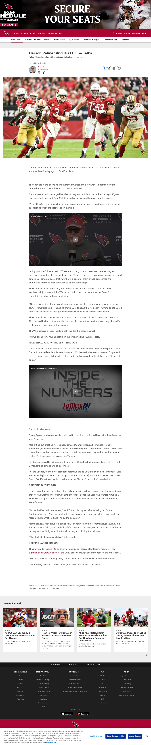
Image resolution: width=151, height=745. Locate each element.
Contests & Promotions (74, 687)
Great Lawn (43, 699)
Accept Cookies (135, 736)
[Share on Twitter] (109, 69)
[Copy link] (119, 68)
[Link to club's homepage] (6, 33)
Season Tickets (126, 679)
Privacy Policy (50, 742)
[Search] (113, 33)
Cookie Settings (96, 736)
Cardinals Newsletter (74, 679)
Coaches (102, 695)
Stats (102, 683)
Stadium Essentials (43, 687)
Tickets (127, 672)
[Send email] (114, 69)
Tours (43, 706)
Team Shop (20, 699)
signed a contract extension (43, 552)
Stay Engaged (74, 672)
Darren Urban (43, 67)
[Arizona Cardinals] (75, 725)
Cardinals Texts (74, 683)
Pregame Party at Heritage (126, 695)
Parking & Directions (43, 691)
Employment (103, 703)
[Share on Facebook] (105, 69)
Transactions (103, 691)
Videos (20, 683)
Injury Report (103, 687)
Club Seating (127, 683)
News (20, 676)
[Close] (147, 736)
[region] (75, 736)
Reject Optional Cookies (115, 736)
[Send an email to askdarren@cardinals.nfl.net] (43, 72)
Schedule (103, 676)
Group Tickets (126, 691)
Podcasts (20, 687)
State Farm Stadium (43, 672)
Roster (103, 679)
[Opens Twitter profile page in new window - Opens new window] (39, 72)
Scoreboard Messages (43, 679)
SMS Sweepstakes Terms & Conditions (74, 691)
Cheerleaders (20, 695)
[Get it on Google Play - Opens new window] (83, 715)
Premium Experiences (127, 687)
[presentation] (147, 655)
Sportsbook (43, 695)
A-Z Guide (43, 676)
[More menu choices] (64, 33)
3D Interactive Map (43, 683)
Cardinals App (74, 676)
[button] (75, 239)
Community (20, 691)
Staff (102, 699)
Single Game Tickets (126, 676)
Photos (20, 679)
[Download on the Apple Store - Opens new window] (67, 714)
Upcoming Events (43, 703)
